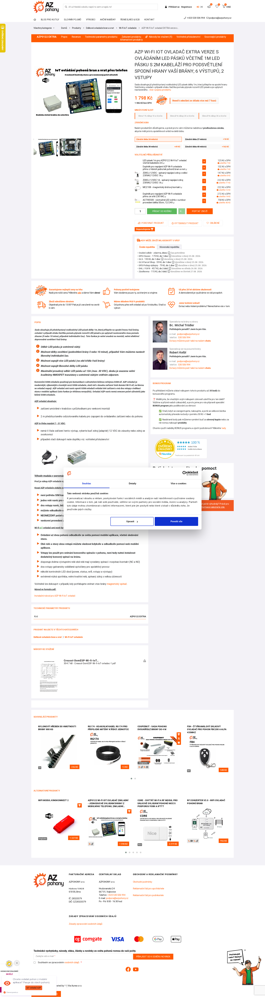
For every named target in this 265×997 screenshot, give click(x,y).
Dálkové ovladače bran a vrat (100, 28)
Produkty (76, 28)
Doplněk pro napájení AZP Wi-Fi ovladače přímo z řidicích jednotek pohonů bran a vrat (164, 168)
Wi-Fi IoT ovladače (127, 28)
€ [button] (202, 7)
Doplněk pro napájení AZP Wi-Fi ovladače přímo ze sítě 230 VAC (162, 195)
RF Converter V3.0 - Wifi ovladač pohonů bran (206, 802)
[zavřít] (245, 950)
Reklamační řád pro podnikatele (148, 895)
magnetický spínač (117, 583)
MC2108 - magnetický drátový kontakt (162, 187)
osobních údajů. (72, 962)
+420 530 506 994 (195, 18)
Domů (64, 28)
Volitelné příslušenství (188, 36)
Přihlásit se (174, 6)
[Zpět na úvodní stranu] (46, 7)
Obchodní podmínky (142, 881)
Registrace (186, 6)
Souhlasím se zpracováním (58, 962)
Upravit (130, 521)
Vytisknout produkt (186, 223)
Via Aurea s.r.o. (74, 985)
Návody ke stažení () (160, 36)
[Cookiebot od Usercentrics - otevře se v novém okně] (184, 473)
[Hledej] (66, 7)
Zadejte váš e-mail (45, 956)
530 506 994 (184, 337)
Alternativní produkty (131, 39)
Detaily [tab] (132, 483)
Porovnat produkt (153, 223)
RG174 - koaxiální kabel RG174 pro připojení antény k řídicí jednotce (108, 728)
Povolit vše (176, 521)
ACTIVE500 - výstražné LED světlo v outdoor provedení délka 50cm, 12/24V (164, 201)
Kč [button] (198, 7)
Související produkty (215, 36)
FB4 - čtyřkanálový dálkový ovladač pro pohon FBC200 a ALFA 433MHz (206, 729)
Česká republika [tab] (147, 247)
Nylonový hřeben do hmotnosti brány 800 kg (57, 728)
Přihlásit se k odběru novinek (153, 956)
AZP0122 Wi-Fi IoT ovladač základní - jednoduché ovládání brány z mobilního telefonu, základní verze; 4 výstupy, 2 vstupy (108, 803)
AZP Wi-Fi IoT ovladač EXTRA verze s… (160, 28)
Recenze (76, 36)
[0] (209, 7)
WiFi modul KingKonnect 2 (53, 800)
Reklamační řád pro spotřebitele (148, 888)
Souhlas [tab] (86, 483)
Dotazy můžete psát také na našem (190, 340)
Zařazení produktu (131, 36)
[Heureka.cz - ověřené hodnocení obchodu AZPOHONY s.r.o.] (181, 448)
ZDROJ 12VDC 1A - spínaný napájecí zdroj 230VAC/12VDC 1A (163, 181)
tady (223, 428)
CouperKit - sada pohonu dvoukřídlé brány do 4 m (152, 728)
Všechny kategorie (43, 28)
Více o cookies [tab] (178, 483)
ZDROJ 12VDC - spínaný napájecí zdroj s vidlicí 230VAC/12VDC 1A (165, 174)
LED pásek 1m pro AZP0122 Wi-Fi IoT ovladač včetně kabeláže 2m (165, 161)
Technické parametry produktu (101, 36)
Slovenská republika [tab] (169, 247)
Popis (64, 36)
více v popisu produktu (160, 89)
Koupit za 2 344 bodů (182, 211)
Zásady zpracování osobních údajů (85, 924)
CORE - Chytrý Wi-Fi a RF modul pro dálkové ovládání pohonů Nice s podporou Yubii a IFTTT (158, 803)
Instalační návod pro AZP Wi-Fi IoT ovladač (55, 595)
